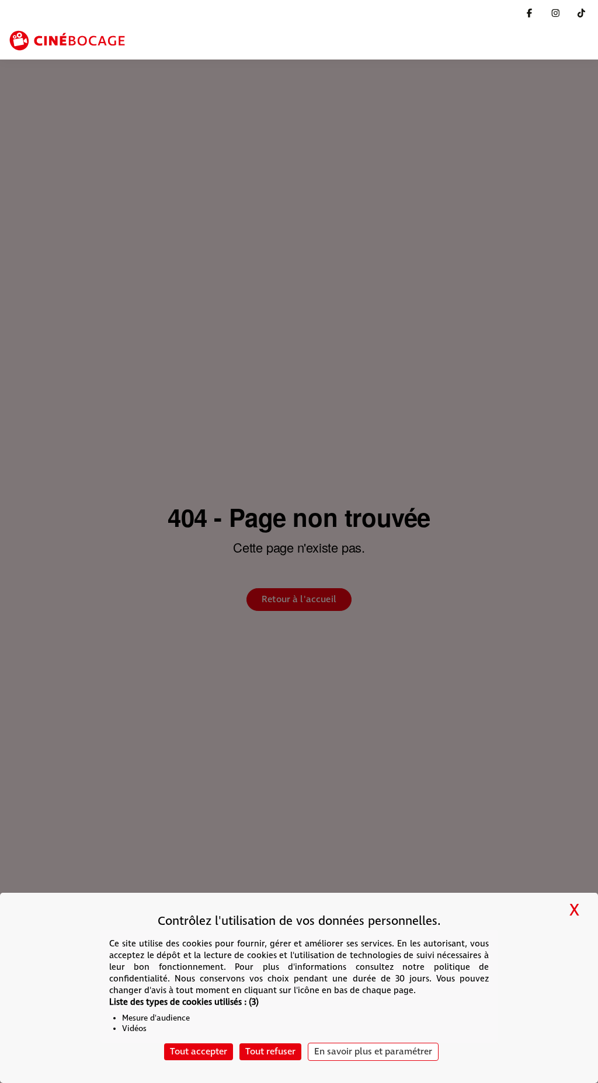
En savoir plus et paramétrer (373, 1052)
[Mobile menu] (581, 41)
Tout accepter (198, 1052)
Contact (481, 13)
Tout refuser (270, 1052)
